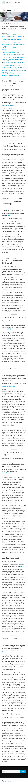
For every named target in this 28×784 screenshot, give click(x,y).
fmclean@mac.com (6, 473)
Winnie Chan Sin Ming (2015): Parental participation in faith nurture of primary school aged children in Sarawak (14, 70)
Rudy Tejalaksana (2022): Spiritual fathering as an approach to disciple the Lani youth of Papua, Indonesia (13, 44)
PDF (8, 215)
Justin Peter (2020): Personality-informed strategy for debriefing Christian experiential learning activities (12, 59)
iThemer (9, 781)
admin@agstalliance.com (15, 30)
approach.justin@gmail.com (8, 386)
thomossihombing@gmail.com (9, 105)
